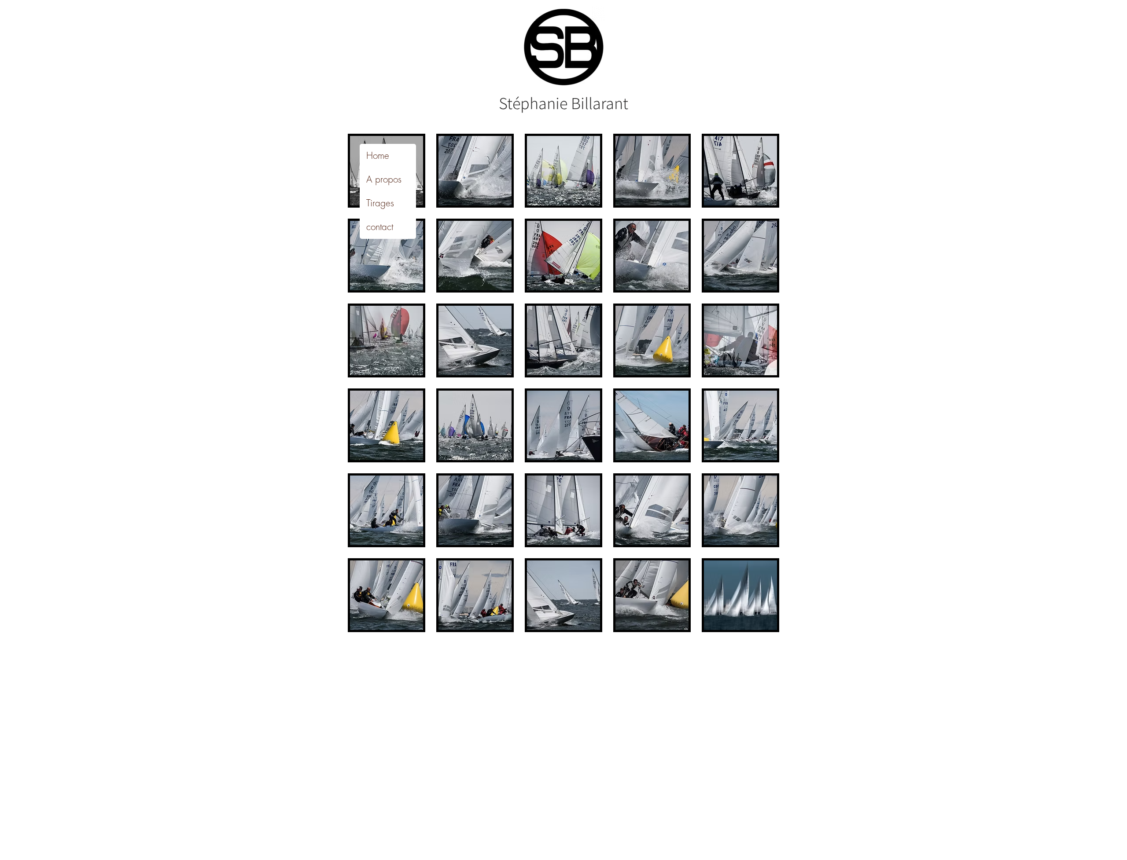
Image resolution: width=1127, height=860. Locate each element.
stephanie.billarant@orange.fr (459, 657)
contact (379, 227)
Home (377, 155)
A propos (383, 179)
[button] (475, 171)
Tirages (380, 203)
